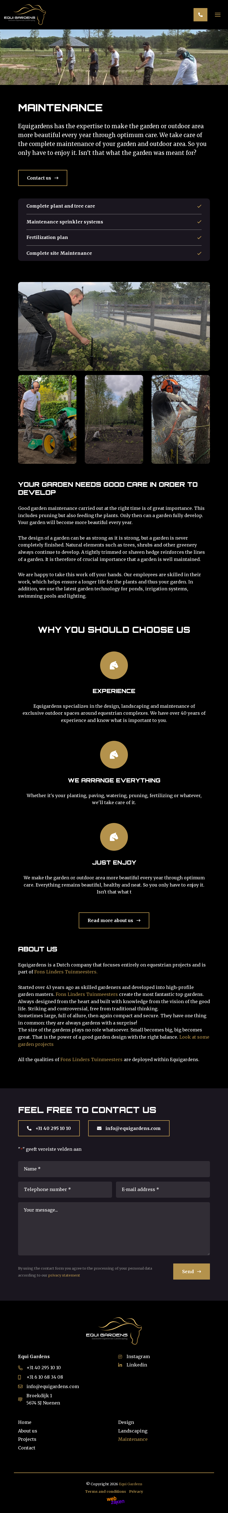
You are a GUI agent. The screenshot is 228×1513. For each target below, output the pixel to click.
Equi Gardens (130, 1484)
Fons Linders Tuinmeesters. (66, 972)
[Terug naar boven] (217, 1502)
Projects (27, 1439)
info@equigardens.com (132, 1128)
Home (24, 1422)
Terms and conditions (105, 1491)
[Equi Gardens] (25, 14)
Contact (26, 1448)
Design (126, 1422)
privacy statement (64, 1275)
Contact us (39, 178)
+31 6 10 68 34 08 (44, 1377)
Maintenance (133, 1439)
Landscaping (132, 1431)
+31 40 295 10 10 (52, 1128)
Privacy (136, 1491)
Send (188, 1271)
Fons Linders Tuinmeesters (87, 994)
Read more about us (111, 920)
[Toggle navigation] (218, 14)
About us (27, 1431)
